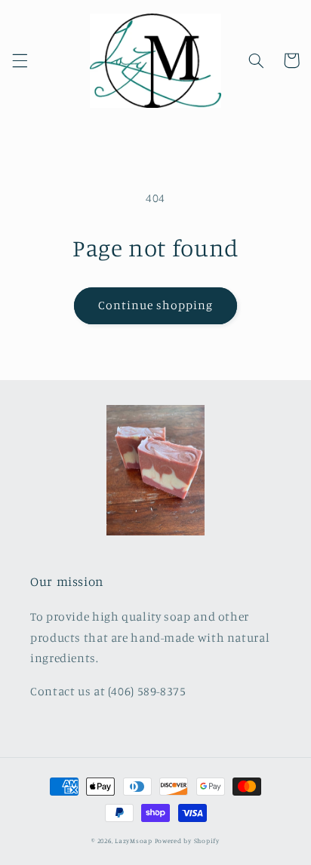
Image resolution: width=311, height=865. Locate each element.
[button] (19, 60)
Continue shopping (156, 305)
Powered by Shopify (187, 840)
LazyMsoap (133, 840)
